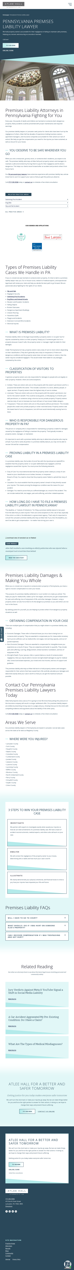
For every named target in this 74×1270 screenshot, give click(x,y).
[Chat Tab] (37, 635)
